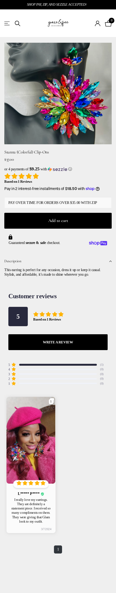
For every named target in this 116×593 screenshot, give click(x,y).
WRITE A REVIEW (58, 342)
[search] (17, 23)
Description (12, 261)
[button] (58, 169)
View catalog (7, 23)
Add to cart (58, 220)
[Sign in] (98, 23)
